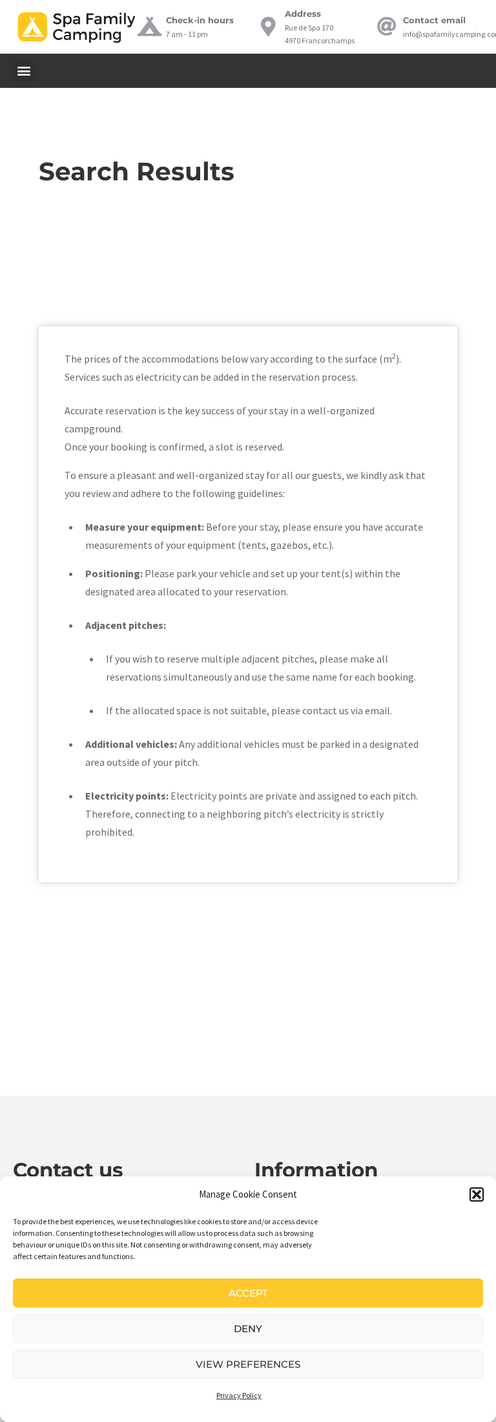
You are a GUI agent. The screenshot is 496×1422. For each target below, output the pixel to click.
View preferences (248, 1364)
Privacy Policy (239, 1395)
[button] (476, 1194)
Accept (248, 1293)
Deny (248, 1328)
